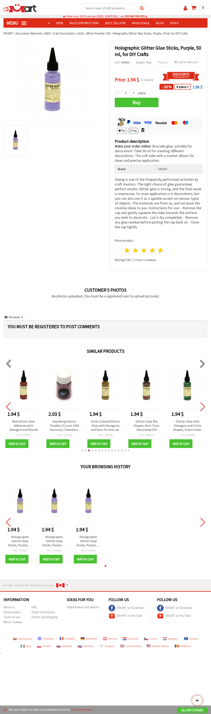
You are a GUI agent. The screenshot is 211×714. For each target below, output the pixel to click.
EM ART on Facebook (130, 608)
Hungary (173, 638)
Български (25, 638)
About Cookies (13, 622)
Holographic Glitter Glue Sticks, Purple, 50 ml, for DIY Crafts (20, 541)
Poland (46, 646)
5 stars (161, 250)
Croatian (133, 638)
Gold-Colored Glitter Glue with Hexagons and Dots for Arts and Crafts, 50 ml (106, 425)
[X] (5, 710)
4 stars (152, 250)
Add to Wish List (188, 62)
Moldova (185, 646)
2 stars (135, 250)
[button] (82, 450)
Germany (91, 638)
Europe (193, 638)
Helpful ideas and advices (83, 607)
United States (160, 646)
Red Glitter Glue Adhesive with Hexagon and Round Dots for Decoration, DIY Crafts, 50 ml (23, 425)
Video (174, 23)
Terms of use (12, 617)
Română (70, 638)
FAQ (34, 607)
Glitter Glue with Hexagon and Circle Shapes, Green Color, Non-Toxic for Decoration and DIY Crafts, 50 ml (187, 425)
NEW (59, 23)
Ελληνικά (48, 638)
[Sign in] (185, 8)
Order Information (43, 612)
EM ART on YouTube (129, 616)
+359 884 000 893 (134, 16)
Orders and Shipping (44, 617)
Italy (28, 646)
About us (9, 607)
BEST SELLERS (115, 23)
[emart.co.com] (20, 8)
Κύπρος (109, 646)
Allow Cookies (192, 710)
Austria (112, 638)
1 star (127, 250)
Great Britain (133, 646)
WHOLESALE (141, 23)
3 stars (144, 250)
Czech (153, 638)
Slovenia (88, 646)
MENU (13, 23)
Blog (160, 23)
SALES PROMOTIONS (84, 23)
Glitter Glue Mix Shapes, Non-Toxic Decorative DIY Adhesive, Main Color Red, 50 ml (146, 425)
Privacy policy (12, 612)
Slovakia (67, 646)
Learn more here (82, 710)
